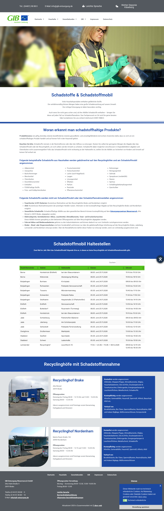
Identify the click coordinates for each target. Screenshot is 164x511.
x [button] (160, 486)
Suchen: (112, 262)
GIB (82, 19)
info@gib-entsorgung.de (20, 498)
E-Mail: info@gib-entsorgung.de (59, 6)
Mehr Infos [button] (142, 497)
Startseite (38, 19)
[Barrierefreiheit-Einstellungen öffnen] (160, 259)
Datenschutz (107, 19)
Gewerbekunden (68, 19)
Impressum (94, 19)
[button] (37, 268)
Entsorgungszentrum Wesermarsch (123, 211)
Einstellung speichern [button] (140, 507)
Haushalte (52, 19)
